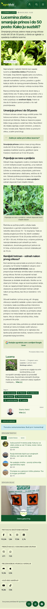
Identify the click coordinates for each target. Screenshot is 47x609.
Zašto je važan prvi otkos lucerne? (24, 138)
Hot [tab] (4, 438)
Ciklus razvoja (11, 393)
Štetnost (22, 393)
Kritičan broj (34, 393)
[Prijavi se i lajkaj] (29, 604)
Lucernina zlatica (12, 400)
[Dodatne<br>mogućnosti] (42, 604)
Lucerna (24, 400)
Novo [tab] (22, 438)
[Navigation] (43, 4)
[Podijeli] (35, 604)
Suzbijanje (10, 396)
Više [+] (19, 382)
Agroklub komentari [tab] (9, 421)
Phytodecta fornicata (24, 396)
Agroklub (21, 601)
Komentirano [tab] (13, 438)
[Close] (36, 4)
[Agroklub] (8, 4)
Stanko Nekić (24, 409)
